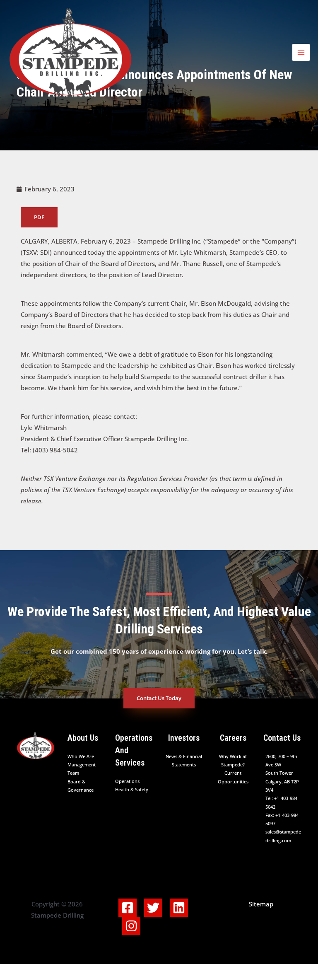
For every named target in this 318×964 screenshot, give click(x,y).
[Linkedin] (179, 908)
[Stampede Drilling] (70, 52)
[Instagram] (131, 926)
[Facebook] (127, 908)
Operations (127, 781)
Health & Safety (131, 789)
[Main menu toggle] (301, 52)
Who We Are (80, 756)
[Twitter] (153, 908)
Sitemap (261, 904)
